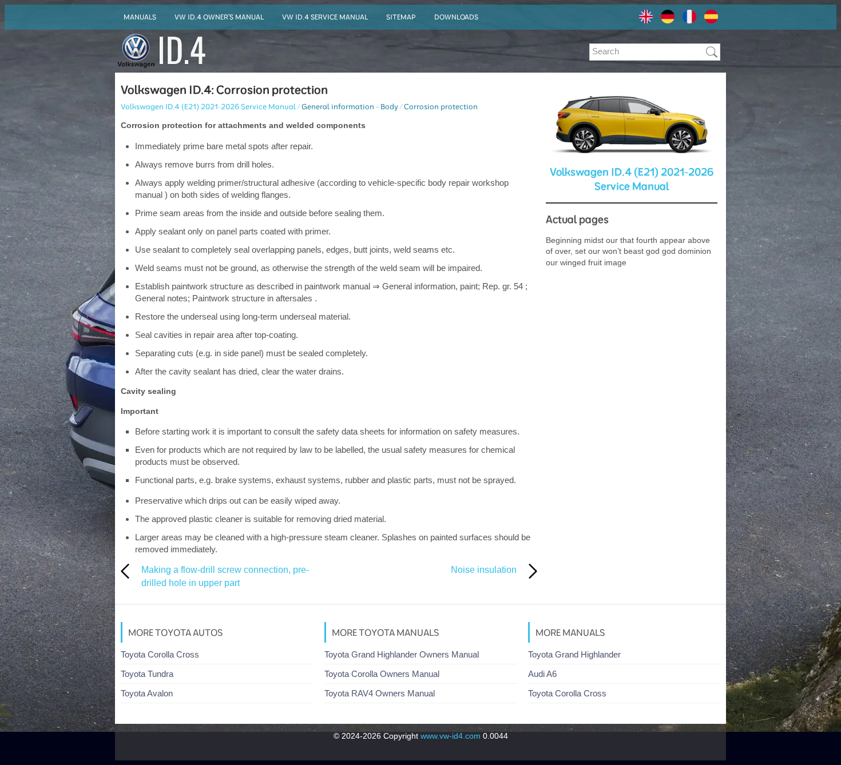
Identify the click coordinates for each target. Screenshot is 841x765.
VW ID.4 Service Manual (325, 17)
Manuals (140, 17)
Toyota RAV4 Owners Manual (379, 693)
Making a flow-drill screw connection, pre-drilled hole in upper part (225, 576)
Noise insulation (484, 570)
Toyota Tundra (147, 674)
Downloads (456, 17)
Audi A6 (542, 674)
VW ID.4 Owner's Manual (219, 17)
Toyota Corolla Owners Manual (381, 674)
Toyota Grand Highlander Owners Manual (401, 654)
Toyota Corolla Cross (160, 654)
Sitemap (401, 17)
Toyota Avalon (147, 693)
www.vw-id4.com (450, 735)
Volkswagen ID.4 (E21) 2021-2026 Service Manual (208, 106)
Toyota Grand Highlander (574, 654)
